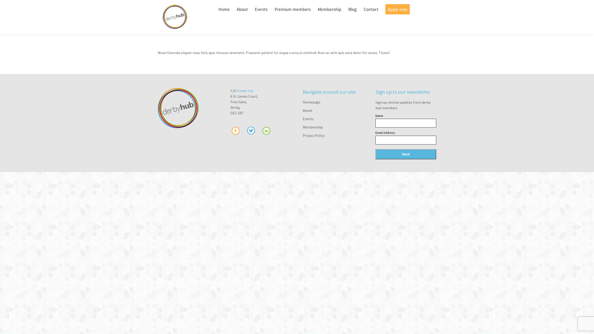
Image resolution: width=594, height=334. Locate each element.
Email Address (385, 133)
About (308, 110)
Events (308, 119)
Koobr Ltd (245, 90)
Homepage (311, 102)
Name (379, 116)
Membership (313, 127)
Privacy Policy (314, 135)
